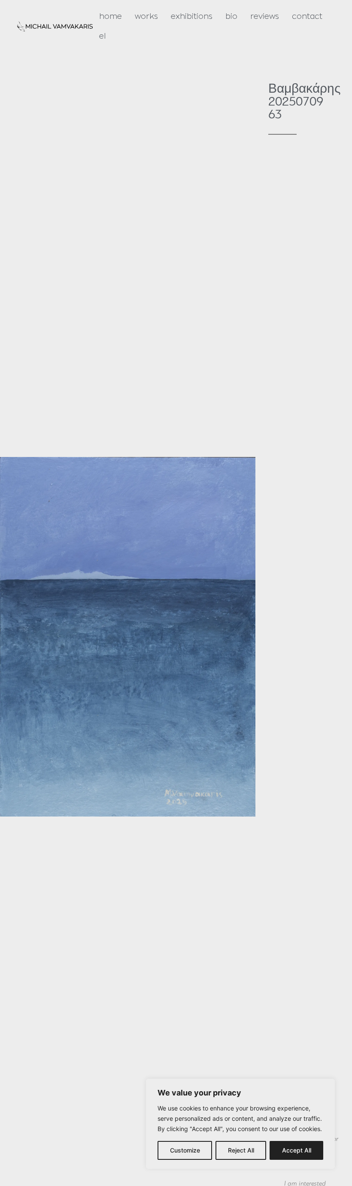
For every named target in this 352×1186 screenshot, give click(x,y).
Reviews (264, 16)
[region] (240, 1124)
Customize (185, 1150)
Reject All (241, 1150)
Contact (307, 16)
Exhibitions (191, 16)
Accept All (296, 1150)
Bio (231, 16)
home (110, 16)
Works (146, 16)
